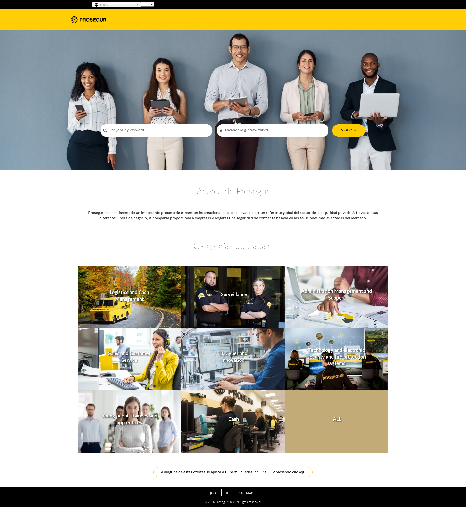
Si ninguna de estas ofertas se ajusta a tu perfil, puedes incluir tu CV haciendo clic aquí (233, 472)
